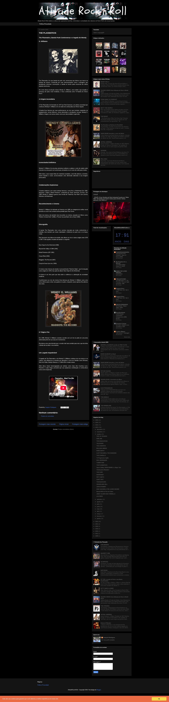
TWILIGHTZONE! (121, 279)
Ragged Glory (120, 288)
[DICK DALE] (115, 53)
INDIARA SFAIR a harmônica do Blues (111, 379)
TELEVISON (99, 443)
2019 (96, 528)
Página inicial (63, 424)
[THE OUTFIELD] (123, 61)
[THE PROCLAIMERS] (107, 61)
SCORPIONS (104, 561)
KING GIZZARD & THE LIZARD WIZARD (107, 489)
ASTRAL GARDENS (106, 142)
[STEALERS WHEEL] (115, 61)
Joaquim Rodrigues (109, 637)
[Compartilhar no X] (65, 407)
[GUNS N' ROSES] (99, 61)
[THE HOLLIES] (123, 69)
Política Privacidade (45, 24)
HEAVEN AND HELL (102, 484)
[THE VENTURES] (123, 45)
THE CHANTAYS (101, 446)
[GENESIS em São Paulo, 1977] (99, 45)
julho (98, 504)
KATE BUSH (104, 570)
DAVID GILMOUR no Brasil (108, 354)
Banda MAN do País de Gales (104, 491)
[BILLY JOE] (107, 53)
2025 (96, 422)
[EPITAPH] (107, 45)
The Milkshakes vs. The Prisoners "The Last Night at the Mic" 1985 (122, 282)
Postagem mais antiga (80, 424)
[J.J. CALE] (99, 69)
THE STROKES (105, 606)
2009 (96, 536)
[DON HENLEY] (115, 69)
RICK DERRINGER (101, 460)
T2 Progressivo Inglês (102, 458)
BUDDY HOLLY (105, 82)
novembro (100, 431)
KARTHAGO (119, 274)
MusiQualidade (120, 312)
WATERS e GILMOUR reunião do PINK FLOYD (114, 345)
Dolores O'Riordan (106, 623)
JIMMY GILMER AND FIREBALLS (105, 494)
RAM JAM (99, 438)
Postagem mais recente (47, 424)
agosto (99, 501)
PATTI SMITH (100, 477)
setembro (99, 499)
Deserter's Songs (121, 323)
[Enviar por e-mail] (61, 407)
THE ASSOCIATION (101, 441)
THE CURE (99, 472)
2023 (96, 427)
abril (98, 511)
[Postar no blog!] (63, 407)
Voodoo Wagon (120, 331)
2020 (96, 526)
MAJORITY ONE (105, 553)
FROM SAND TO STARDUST (109, 99)
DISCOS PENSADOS (122, 304)
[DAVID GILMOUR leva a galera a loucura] (115, 45)
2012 (96, 533)
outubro (99, 434)
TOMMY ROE (100, 462)
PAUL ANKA (104, 159)
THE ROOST (104, 116)
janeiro (99, 518)
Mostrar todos (127, 337)
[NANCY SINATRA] (107, 69)
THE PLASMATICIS (101, 465)
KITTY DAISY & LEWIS (107, 588)
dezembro (100, 429)
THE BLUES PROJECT (102, 470)
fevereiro (99, 516)
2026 (96, 420)
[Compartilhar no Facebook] (66, 407)
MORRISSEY (100, 474)
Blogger (99, 689)
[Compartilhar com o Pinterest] (68, 407)
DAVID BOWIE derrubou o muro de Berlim (112, 133)
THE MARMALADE (106, 405)
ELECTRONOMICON (106, 388)
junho (98, 506)
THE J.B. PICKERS (101, 436)
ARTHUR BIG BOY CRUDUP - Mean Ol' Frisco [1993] (121, 255)
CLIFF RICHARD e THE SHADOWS (106, 453)
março (99, 513)
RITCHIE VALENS (106, 371)
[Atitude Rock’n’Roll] (123, 53)
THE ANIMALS (105, 397)
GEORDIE (103, 150)
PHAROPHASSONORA (122, 252)
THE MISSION (105, 544)
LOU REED (99, 496)
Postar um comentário (47, 416)
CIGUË (95, 194)
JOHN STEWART (101, 486)
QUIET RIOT (100, 479)
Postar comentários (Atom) (66, 429)
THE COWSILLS (101, 455)
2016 (96, 531)
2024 (96, 425)
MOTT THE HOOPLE (107, 108)
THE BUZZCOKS (101, 482)
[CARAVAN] (99, 53)
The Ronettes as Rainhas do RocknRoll (112, 125)
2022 (96, 521)
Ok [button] (159, 699)
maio (98, 509)
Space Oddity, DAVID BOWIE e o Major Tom (108, 467)
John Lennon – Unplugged (122, 333)
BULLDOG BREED (101, 448)
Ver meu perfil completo (108, 640)
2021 (96, 524)
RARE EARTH (100, 450)
